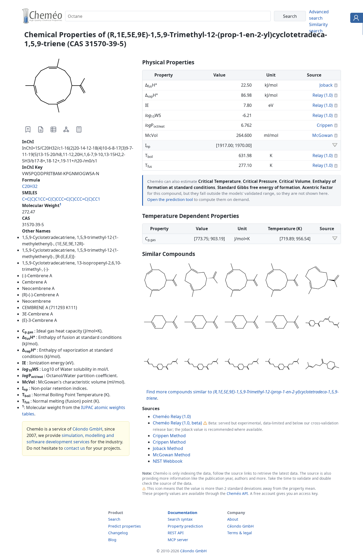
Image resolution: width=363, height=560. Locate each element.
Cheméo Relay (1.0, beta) (177, 423)
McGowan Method (171, 455)
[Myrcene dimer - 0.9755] (241, 365)
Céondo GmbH (87, 429)
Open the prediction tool (170, 199)
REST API (176, 532)
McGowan (322, 135)
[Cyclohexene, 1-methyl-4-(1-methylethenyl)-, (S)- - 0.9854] (241, 323)
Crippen (325, 125)
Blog (112, 539)
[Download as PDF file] (41, 129)
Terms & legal (239, 532)
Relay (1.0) (323, 95)
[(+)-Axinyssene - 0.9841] (322, 323)
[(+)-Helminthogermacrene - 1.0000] (282, 281)
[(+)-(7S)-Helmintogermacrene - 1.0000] (241, 281)
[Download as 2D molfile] (66, 129)
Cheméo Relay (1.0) (172, 416)
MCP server (178, 539)
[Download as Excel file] (53, 129)
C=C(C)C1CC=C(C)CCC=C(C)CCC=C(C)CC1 (61, 199)
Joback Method (168, 448)
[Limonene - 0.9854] (201, 323)
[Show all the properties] (335, 145)
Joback (326, 85)
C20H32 (29, 186)
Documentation (182, 512)
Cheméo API (237, 493)
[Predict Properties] (79, 129)
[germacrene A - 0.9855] (322, 281)
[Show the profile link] (355, 19)
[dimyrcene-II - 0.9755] (201, 365)
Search (114, 519)
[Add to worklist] (28, 129)
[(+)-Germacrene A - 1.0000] (201, 281)
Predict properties (124, 526)
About (232, 519)
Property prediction (185, 526)
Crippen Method (169, 436)
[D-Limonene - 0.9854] (160, 323)
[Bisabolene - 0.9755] (322, 365)
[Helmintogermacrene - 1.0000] (160, 281)
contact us (74, 448)
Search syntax (180, 519)
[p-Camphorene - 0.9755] (160, 365)
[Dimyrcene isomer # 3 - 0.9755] (282, 365)
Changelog (118, 532)
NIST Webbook (168, 461)
